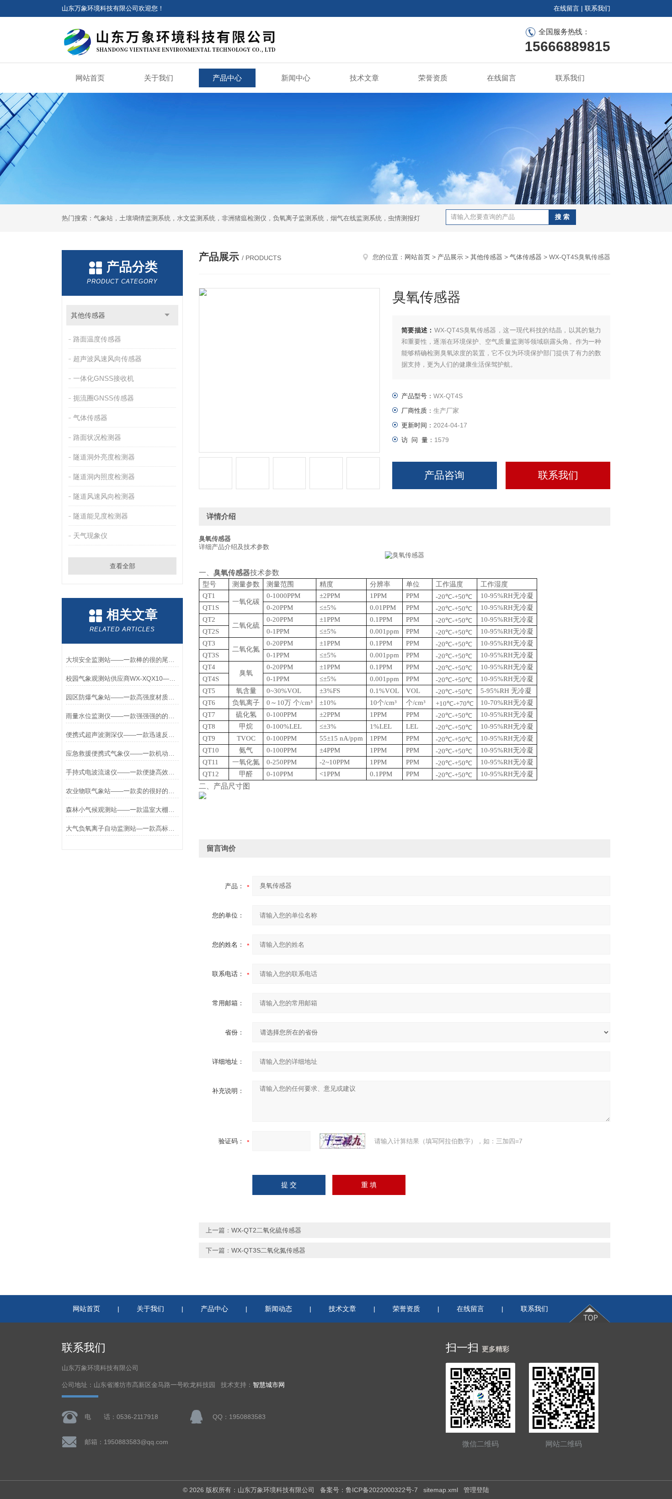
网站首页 (90, 78)
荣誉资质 (433, 78)
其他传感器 (88, 315)
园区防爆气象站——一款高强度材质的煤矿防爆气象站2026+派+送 (122, 697)
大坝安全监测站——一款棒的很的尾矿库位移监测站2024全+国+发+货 (122, 659)
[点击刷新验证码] (342, 1141)
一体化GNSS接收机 (103, 378)
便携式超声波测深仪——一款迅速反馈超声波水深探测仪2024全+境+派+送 (122, 734)
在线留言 (566, 8)
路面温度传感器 (97, 339)
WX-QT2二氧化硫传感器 (266, 1230)
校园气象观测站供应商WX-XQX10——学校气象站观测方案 (122, 678)
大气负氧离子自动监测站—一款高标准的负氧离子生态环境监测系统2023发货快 (122, 828)
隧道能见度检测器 (100, 516)
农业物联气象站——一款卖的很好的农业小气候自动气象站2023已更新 (122, 791)
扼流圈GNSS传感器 (103, 398)
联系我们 (597, 8)
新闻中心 (295, 78)
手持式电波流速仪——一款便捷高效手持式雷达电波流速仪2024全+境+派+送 (122, 772)
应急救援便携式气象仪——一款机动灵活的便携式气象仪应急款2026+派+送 (122, 753)
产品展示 (450, 257)
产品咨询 (444, 475)
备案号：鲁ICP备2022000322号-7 (369, 1490)
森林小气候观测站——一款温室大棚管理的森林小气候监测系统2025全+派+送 (122, 809)
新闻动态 (278, 1308)
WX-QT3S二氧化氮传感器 (268, 1250)
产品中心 (227, 78)
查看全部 (122, 566)
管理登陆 (476, 1490)
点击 (167, 315)
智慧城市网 (269, 1385)
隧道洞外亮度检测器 (104, 457)
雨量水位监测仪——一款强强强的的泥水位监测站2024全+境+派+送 (122, 716)
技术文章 (364, 78)
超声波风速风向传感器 (107, 359)
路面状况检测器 (97, 437)
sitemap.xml (440, 1490)
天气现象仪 (90, 535)
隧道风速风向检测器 (104, 496)
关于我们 (158, 78)
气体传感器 (90, 417)
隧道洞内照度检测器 (104, 476)
